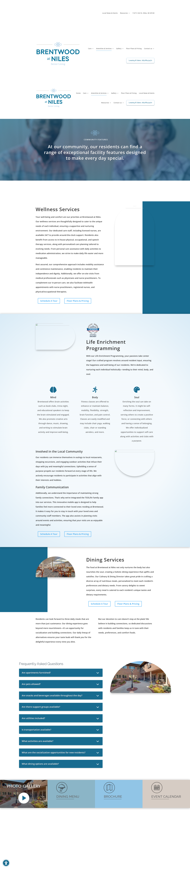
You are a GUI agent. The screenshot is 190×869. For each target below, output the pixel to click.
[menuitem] (110, 13)
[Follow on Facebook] (152, 16)
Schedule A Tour (49, 300)
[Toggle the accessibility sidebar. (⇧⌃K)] (6, 863)
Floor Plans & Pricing (78, 300)
